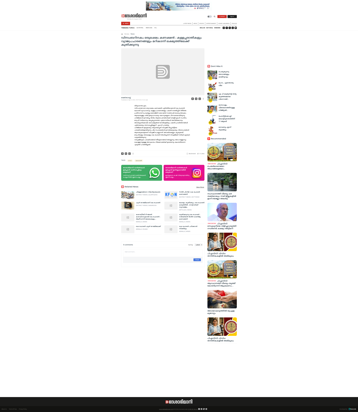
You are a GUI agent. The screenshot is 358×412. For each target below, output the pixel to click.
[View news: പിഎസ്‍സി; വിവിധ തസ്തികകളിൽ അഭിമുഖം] (222, 326)
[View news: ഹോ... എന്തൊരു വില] (212, 86)
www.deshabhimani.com (166, 409)
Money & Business (223, 23)
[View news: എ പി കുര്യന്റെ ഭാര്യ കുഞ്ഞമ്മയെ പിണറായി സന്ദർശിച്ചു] (212, 97)
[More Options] (203, 99)
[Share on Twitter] (196, 99)
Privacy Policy (23, 409)
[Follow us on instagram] (223, 28)
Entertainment (211, 23)
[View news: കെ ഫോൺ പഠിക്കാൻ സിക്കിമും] (171, 229)
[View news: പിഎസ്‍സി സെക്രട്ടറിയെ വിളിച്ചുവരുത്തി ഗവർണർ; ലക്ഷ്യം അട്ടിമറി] (222, 212)
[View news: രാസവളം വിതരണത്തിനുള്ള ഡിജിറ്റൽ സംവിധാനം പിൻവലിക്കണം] (212, 108)
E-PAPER (222, 16)
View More (200, 187)
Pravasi (234, 23)
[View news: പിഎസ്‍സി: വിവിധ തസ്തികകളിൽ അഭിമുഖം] (222, 242)
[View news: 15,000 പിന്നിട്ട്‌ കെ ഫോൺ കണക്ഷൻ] (171, 195)
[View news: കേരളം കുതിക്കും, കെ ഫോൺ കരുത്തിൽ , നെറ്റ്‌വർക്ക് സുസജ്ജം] (171, 206)
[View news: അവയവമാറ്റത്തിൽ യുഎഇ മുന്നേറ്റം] (222, 299)
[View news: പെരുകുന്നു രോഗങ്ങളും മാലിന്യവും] (212, 75)
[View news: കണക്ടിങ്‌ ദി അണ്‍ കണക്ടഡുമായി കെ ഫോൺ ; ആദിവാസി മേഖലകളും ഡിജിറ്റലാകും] (127, 217)
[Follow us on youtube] (235, 28)
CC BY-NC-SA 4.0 (193, 409)
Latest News (187, 23)
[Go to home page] (134, 15)
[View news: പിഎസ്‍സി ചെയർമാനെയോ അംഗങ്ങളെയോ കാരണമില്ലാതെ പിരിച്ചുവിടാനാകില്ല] (222, 152)
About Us (4, 409)
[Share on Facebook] (192, 99)
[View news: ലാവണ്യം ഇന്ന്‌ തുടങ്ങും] (212, 130)
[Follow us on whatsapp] (232, 28)
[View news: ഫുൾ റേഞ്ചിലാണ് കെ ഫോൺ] (127, 206)
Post (197, 260)
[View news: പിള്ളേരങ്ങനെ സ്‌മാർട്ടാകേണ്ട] (127, 195)
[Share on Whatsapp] (199, 99)
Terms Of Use (13, 409)
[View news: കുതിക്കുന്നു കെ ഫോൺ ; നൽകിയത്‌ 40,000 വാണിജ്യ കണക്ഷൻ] (171, 217)
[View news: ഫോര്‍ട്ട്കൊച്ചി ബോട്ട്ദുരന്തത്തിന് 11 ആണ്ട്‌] (212, 119)
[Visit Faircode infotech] (352, 409)
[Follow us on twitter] (229, 28)
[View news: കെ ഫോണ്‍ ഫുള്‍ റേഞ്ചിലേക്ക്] (127, 229)
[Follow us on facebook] (226, 28)
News (195, 23)
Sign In (232, 16)
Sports (201, 23)
